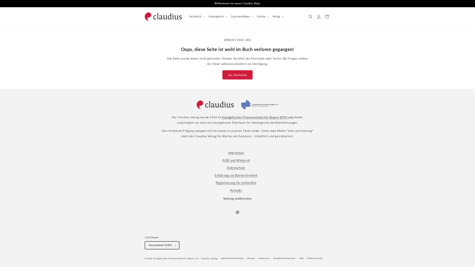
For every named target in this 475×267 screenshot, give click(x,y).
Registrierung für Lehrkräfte (236, 183)
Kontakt (236, 190)
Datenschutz (236, 168)
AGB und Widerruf (236, 160)
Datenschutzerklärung (232, 258)
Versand (251, 258)
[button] (197, 16)
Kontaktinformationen (284, 258)
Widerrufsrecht (315, 258)
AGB (301, 258)
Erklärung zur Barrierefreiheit (236, 175)
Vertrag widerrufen (237, 198)
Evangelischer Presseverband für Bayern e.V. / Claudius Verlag (185, 258)
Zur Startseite (237, 75)
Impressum (236, 153)
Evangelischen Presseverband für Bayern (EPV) (254, 117)
